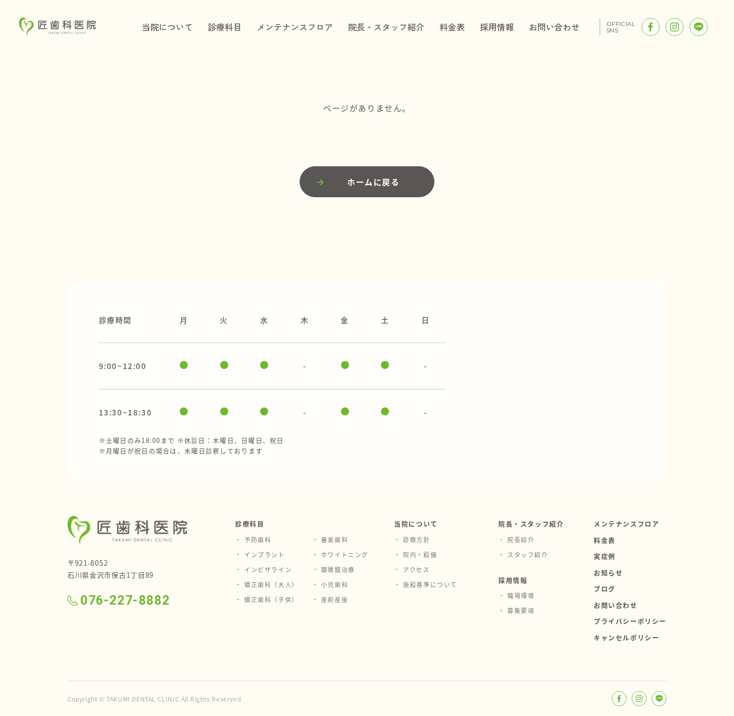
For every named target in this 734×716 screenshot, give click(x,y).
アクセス (416, 569)
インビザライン (268, 569)
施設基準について (430, 584)
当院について (167, 26)
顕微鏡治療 (338, 569)
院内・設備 (420, 554)
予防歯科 (257, 539)
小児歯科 (334, 584)
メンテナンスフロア (295, 26)
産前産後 (334, 599)
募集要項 (520, 610)
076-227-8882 (125, 600)
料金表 (452, 26)
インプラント (264, 554)
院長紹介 (520, 539)
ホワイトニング (344, 554)
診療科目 (225, 26)
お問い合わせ (554, 26)
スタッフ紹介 (527, 554)
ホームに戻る (373, 182)
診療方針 (416, 539)
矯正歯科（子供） (271, 599)
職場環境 (520, 595)
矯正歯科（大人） (271, 584)
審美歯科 (334, 539)
